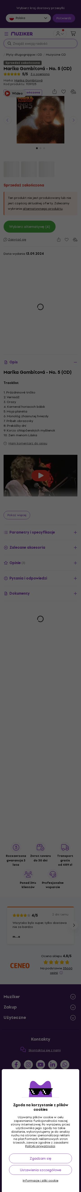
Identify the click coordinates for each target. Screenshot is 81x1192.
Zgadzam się (40, 1158)
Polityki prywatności (40, 1146)
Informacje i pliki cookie (40, 1180)
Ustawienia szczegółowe (40, 1170)
